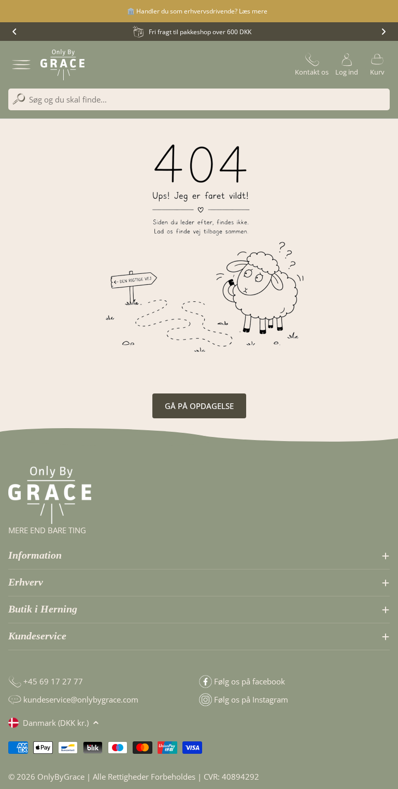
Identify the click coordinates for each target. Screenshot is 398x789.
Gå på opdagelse (199, 406)
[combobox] (199, 99)
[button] (14, 31)
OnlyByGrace (60, 776)
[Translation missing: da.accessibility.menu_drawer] (21, 65)
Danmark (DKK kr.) (56, 723)
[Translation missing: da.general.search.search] (18, 99)
